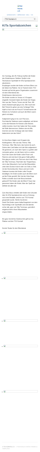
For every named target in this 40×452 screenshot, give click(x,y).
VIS (32, 14)
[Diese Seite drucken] (37, 26)
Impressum (21, 14)
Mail (27, 14)
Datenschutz (11, 14)
